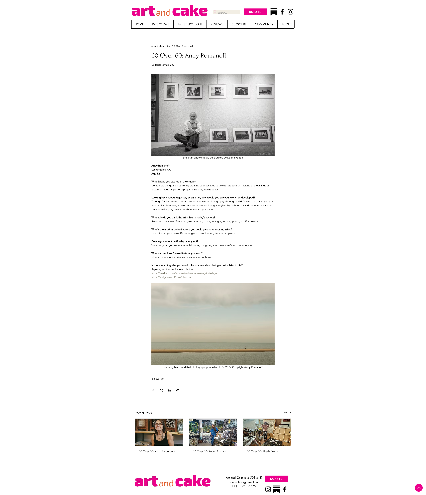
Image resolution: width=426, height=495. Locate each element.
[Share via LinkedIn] (169, 390)
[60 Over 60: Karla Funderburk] (159, 432)
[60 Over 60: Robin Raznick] (213, 432)
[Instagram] (290, 11)
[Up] (419, 488)
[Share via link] (177, 390)
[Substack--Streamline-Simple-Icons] (274, 11)
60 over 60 (158, 379)
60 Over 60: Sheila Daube (263, 451)
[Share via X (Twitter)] (161, 390)
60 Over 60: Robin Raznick (209, 451)
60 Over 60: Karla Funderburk (157, 451)
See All (287, 412)
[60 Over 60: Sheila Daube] (267, 432)
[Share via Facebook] (153, 390)
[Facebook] (282, 11)
